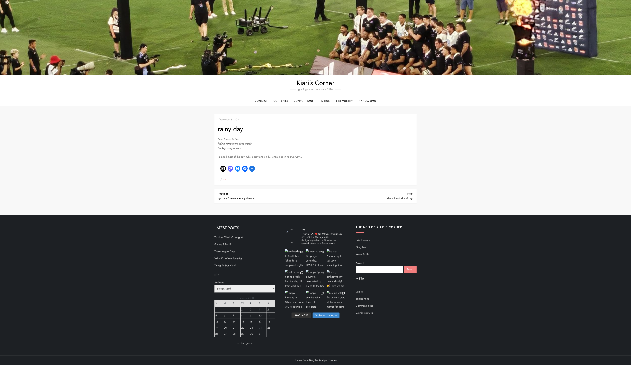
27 (225, 334)
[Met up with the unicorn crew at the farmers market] (336, 300)
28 (234, 334)
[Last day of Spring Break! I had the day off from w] (294, 279)
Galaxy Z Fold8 (223, 244)
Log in (359, 291)
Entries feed (362, 299)
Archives (219, 282)
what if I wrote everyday (228, 258)
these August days (224, 251)
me (224, 179)
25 (268, 328)
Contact (261, 101)
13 (225, 321)
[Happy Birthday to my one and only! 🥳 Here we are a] (336, 279)
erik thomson (363, 240)
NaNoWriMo (367, 101)
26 (216, 334)
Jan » (249, 343)
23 (251, 328)
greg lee (361, 247)
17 (260, 321)
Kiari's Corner (315, 83)
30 (251, 334)
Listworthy (344, 101)
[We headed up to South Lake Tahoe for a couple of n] (294, 258)
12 (216, 321)
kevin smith (362, 254)
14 (234, 321)
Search (360, 263)
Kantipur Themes (328, 360)
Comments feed (365, 306)
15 (242, 321)
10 (260, 315)
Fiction (325, 101)
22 (242, 328)
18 (268, 321)
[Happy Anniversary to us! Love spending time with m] (336, 258)
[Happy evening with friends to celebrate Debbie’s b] (315, 300)
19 (216, 328)
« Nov (240, 343)
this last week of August (228, 237)
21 (234, 328)
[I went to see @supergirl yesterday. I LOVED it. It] (315, 258)
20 (225, 328)
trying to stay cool (225, 265)
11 (268, 315)
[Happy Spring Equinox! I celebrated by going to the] (315, 279)
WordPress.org (364, 313)
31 (260, 334)
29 (242, 334)
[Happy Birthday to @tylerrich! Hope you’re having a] (294, 300)
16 (251, 321)
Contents (280, 101)
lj (219, 179)
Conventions (304, 101)
